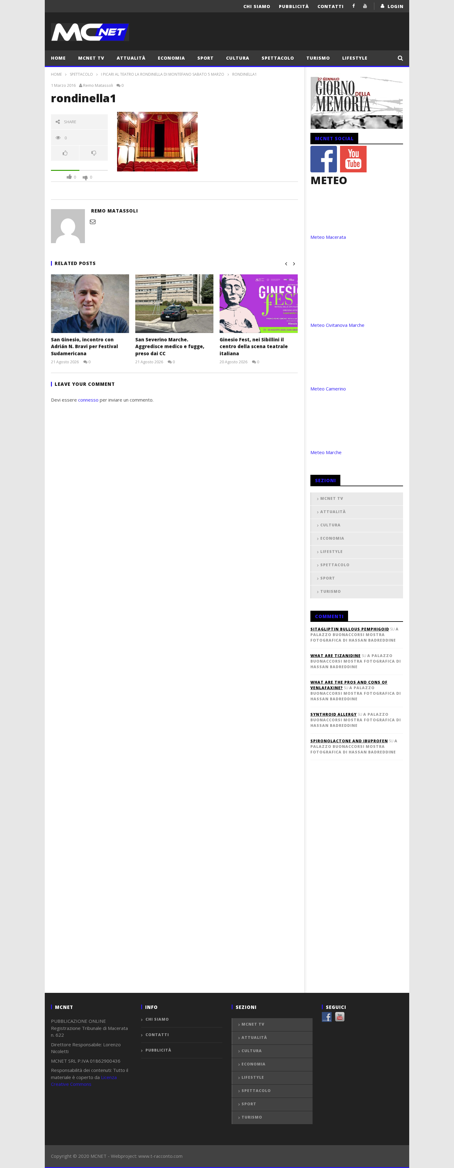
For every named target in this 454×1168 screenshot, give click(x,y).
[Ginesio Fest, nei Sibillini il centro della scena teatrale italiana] (259, 303)
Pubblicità (294, 6)
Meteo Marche (326, 452)
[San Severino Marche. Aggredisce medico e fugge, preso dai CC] (174, 303)
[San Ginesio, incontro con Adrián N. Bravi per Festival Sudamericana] (90, 303)
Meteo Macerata (328, 237)
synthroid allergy (333, 714)
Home (58, 58)
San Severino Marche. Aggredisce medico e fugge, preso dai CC (169, 346)
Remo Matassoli (98, 85)
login (396, 6)
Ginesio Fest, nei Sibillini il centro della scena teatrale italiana (254, 346)
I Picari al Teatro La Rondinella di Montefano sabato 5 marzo (162, 74)
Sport (205, 58)
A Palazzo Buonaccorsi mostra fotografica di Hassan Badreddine (354, 634)
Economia (171, 58)
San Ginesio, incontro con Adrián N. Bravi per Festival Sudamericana (84, 346)
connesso (88, 400)
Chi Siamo (256, 6)
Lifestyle (355, 58)
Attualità (131, 58)
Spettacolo (278, 58)
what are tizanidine (335, 655)
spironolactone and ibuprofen (349, 741)
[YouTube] (365, 5)
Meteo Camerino (328, 389)
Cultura (237, 58)
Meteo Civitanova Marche (337, 325)
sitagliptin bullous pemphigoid (349, 629)
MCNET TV (91, 58)
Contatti (330, 6)
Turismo (318, 58)
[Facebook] (353, 5)
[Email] (92, 221)
